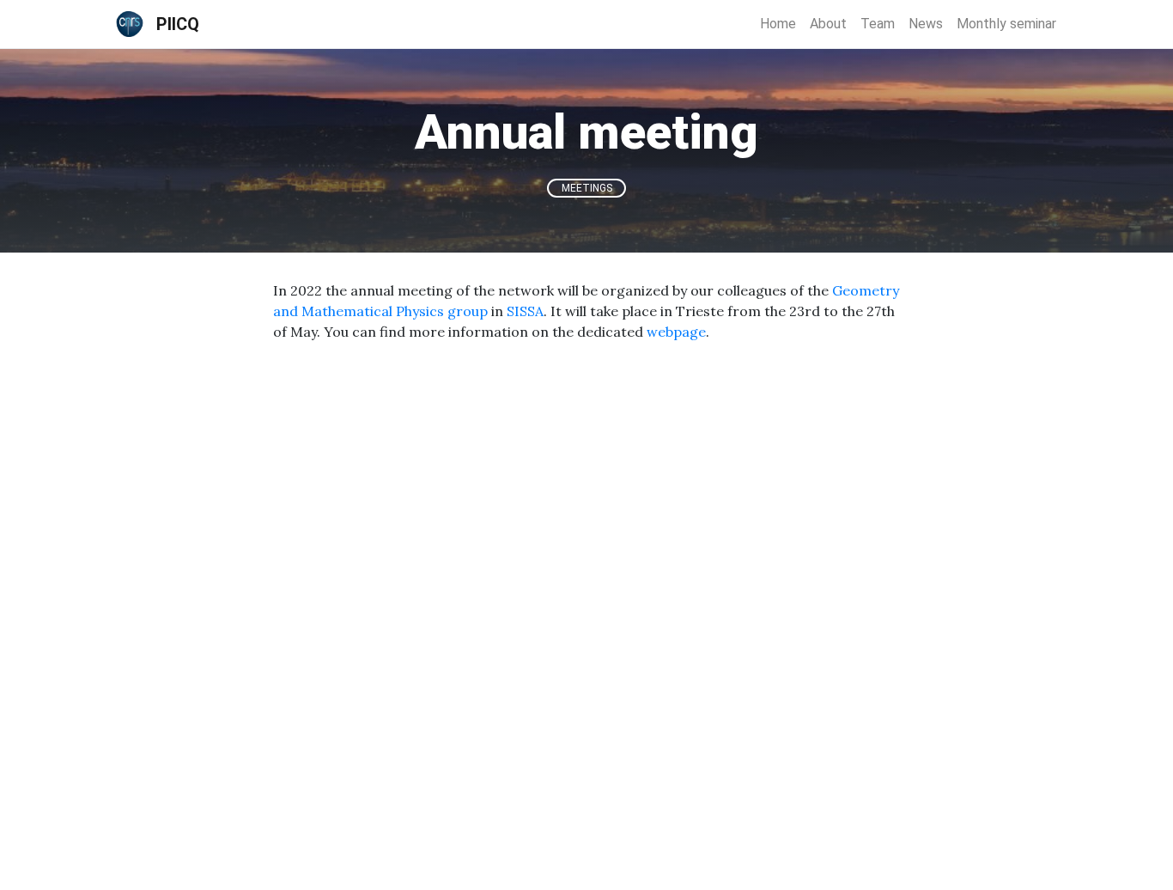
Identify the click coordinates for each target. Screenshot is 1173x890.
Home (778, 23)
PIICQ (177, 24)
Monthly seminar (1006, 23)
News (926, 23)
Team (877, 23)
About (828, 23)
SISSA (525, 311)
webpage (676, 331)
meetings (587, 188)
